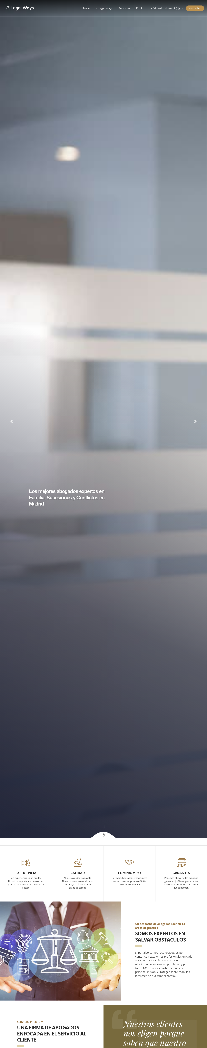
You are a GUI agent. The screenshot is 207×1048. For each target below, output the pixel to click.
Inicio (86, 8)
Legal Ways (105, 8)
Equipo (140, 8)
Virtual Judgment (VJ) (166, 8)
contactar (195, 8)
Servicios (124, 8)
